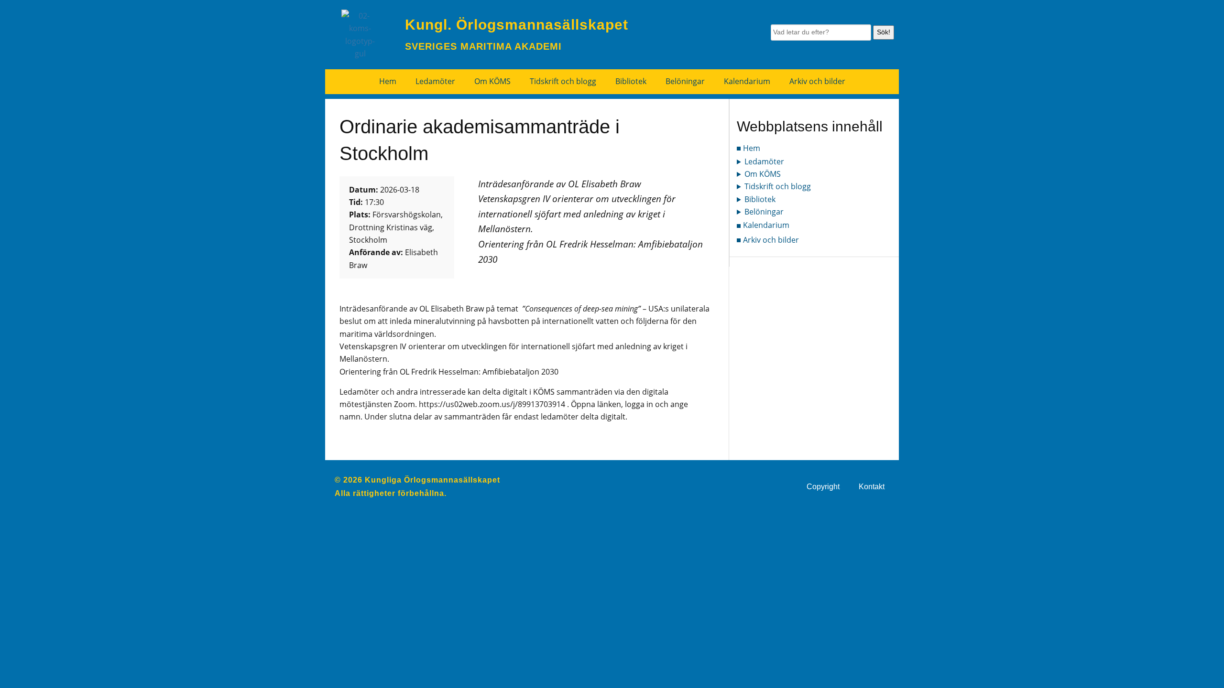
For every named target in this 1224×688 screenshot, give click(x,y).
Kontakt (872, 487)
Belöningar (685, 81)
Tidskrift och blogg (563, 81)
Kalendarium (747, 81)
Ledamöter (435, 81)
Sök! (883, 32)
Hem (387, 81)
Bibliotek (630, 81)
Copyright (823, 487)
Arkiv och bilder (817, 81)
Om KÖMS (492, 81)
